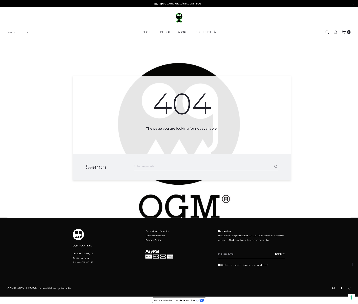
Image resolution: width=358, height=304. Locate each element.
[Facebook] (341, 288)
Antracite (65, 288)
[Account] (335, 32)
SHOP (146, 32)
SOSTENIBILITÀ (206, 32)
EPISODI (164, 32)
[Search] (327, 32)
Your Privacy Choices (185, 300)
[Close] (353, 4)
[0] (344, 32)
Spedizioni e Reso (155, 235)
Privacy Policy (153, 240)
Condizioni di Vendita (157, 231)
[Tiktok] (349, 288)
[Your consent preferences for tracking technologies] (351, 297)
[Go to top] (352, 264)
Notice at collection (163, 300)
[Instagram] (333, 288)
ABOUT (183, 32)
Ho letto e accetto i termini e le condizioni (244, 265)
